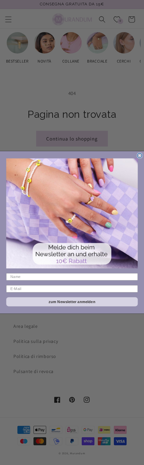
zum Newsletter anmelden (72, 302)
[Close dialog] (139, 155)
